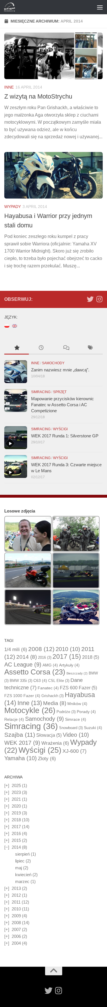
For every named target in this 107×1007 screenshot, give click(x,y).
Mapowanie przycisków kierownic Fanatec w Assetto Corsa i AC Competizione (62, 404)
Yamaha (20, 758)
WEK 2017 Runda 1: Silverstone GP (64, 435)
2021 (16, 799)
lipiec (20, 860)
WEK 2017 (22, 743)
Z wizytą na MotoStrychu (38, 96)
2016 (44, 657)
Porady (86, 711)
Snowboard (71, 728)
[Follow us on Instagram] (99, 299)
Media (54, 703)
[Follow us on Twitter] (90, 299)
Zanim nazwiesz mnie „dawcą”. (60, 369)
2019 (16, 812)
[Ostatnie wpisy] (41, 348)
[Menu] (100, 7)
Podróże (66, 712)
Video (76, 735)
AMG (50, 665)
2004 (16, 943)
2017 (67, 656)
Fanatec (48, 688)
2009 (16, 915)
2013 (16, 888)
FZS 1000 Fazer (22, 695)
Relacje (14, 719)
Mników (77, 703)
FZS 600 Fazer (78, 687)
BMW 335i (21, 680)
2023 (16, 792)
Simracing (41, 392)
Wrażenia (55, 743)
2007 (16, 929)
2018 (90, 657)
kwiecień (23, 874)
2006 (16, 936)
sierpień (22, 854)
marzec (22, 881)
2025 (16, 785)
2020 (16, 806)
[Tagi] (90, 348)
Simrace (75, 719)
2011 (16, 902)
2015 (16, 840)
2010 (68, 649)
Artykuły (69, 665)
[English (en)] (14, 325)
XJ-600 (74, 751)
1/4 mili (15, 649)
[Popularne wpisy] (16, 348)
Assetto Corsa (34, 672)
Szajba (19, 734)
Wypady (12, 206)
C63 (40, 680)
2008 (41, 649)
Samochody (53, 363)
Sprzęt (59, 392)
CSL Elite (58, 680)
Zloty (47, 758)
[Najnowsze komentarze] (66, 348)
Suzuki (93, 727)
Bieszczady (77, 673)
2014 (26, 657)
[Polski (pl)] (6, 325)
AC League (22, 664)
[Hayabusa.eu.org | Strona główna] (11, 7)
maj (18, 867)
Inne (9, 87)
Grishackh (52, 696)
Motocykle (29, 710)
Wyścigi (60, 429)
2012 (16, 895)
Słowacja (49, 735)
